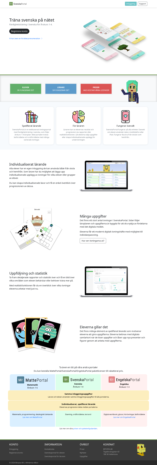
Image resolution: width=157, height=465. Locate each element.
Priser (82, 449)
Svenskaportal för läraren (55, 456)
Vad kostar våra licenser (96, 88)
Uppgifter (84, 456)
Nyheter (83, 453)
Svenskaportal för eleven (55, 453)
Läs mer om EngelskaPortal (124, 417)
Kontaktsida (49, 449)
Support (142, 4)
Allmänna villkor (31, 462)
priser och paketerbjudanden (85, 428)
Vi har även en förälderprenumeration (25, 38)
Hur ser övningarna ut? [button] (93, 240)
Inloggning (130, 4)
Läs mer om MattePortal (32, 417)
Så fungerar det (25, 88)
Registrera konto (19, 31)
